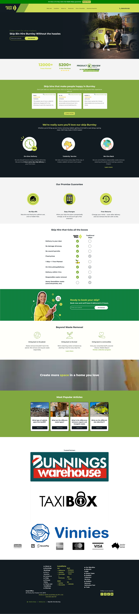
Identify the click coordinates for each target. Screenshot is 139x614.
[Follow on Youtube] (112, 594)
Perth (70, 579)
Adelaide (71, 584)
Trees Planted (45, 68)
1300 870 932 (125, 8)
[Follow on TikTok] (108, 594)
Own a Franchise (80, 8)
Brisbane (71, 570)
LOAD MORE (69, 113)
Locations (56, 8)
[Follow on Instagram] (105, 594)
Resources (71, 8)
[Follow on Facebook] (102, 594)
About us (63, 8)
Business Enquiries (92, 8)
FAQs (47, 578)
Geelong (60, 572)
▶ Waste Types (89, 573)
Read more (40, 427)
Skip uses (49, 8)
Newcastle (61, 585)
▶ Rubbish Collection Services (87, 577)
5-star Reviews (65, 68)
